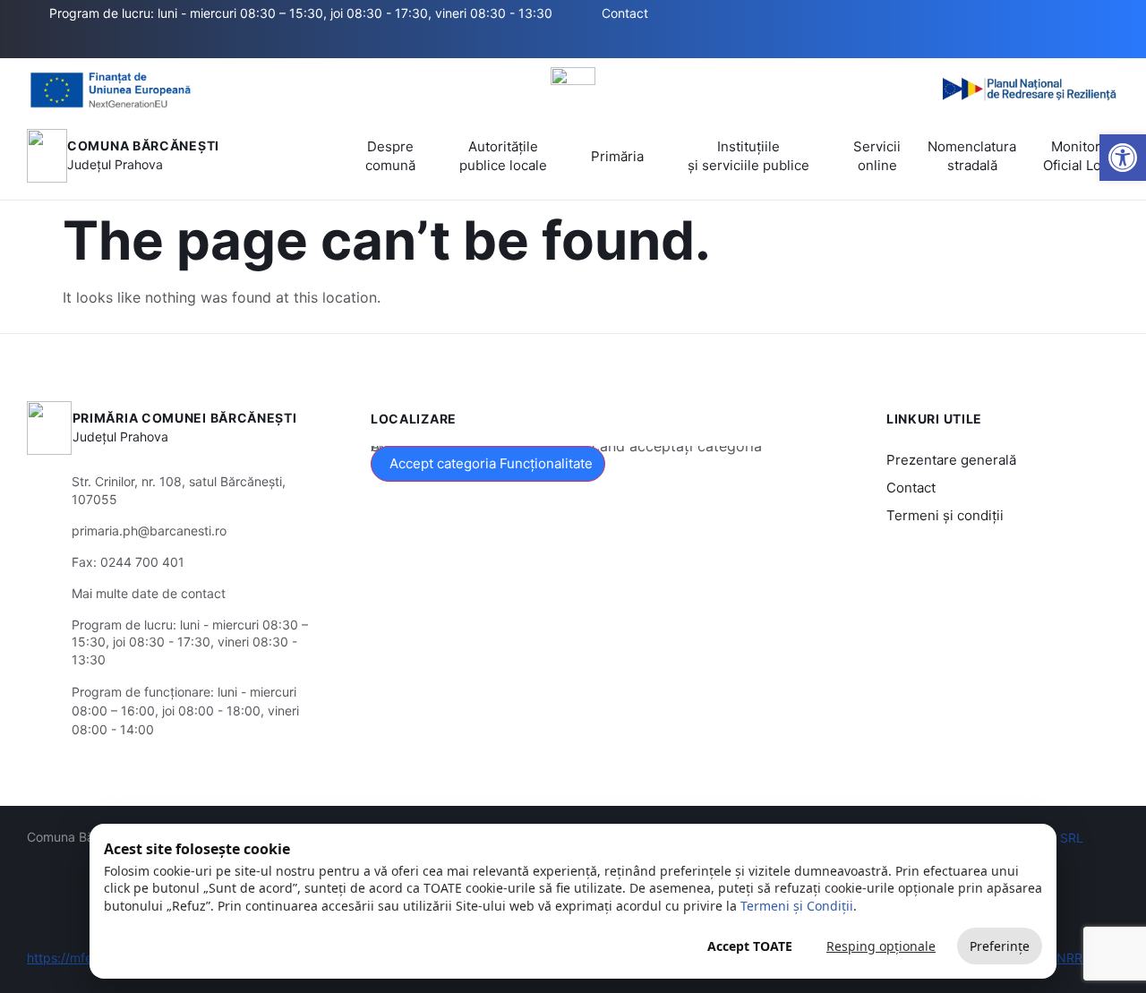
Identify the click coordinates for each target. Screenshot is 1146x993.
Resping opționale (881, 945)
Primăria (617, 156)
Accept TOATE (749, 945)
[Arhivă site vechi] (562, 42)
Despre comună (390, 156)
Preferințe (1000, 945)
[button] (450, 43)
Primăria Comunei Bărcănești (185, 417)
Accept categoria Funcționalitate (491, 463)
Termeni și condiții (945, 515)
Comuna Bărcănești (143, 145)
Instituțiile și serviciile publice (748, 156)
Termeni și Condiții (796, 905)
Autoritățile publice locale (503, 156)
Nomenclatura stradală (972, 156)
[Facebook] (535, 42)
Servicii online (877, 156)
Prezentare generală (951, 459)
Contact (911, 487)
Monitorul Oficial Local (1081, 156)
